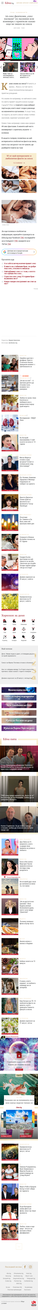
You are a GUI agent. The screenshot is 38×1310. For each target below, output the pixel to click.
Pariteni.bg (17, 1281)
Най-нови (19, 3)
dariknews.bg (13, 343)
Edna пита (10, 739)
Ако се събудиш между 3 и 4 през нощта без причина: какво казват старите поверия (18, 670)
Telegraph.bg (31, 1278)
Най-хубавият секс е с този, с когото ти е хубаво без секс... (19, 272)
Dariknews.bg (18, 1276)
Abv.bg (9, 1273)
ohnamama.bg (25, 378)
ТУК (22, 238)
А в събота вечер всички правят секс (20, 263)
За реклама (28, 1287)
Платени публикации (14, 1290)
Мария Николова (14, 340)
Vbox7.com (29, 1276)
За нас (8, 1287)
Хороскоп (26, 3)
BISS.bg (19, 1283)
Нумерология (33, 3)
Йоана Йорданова (12, 1036)
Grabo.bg (8, 1281)
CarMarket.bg (28, 1281)
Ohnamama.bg (18, 1273)
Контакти (27, 1290)
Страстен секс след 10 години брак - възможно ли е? (19, 277)
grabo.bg (23, 415)
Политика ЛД (17, 1287)
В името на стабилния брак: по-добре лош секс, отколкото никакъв (20, 267)
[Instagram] (30, 1267)
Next (37, 71)
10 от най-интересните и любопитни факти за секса (19, 157)
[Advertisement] (19, 308)
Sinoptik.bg (6, 1278)
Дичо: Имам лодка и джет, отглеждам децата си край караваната (18, 655)
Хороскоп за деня (13, 615)
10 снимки (17, 163)
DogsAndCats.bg (18, 1278)
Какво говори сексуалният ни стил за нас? (20, 282)
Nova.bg (8, 1276)
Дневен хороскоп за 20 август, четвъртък (17, 678)
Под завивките (19, 12)
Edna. (9, 3)
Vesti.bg (28, 1273)
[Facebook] (24, 1267)
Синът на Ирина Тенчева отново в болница (17, 663)
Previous (1, 71)
